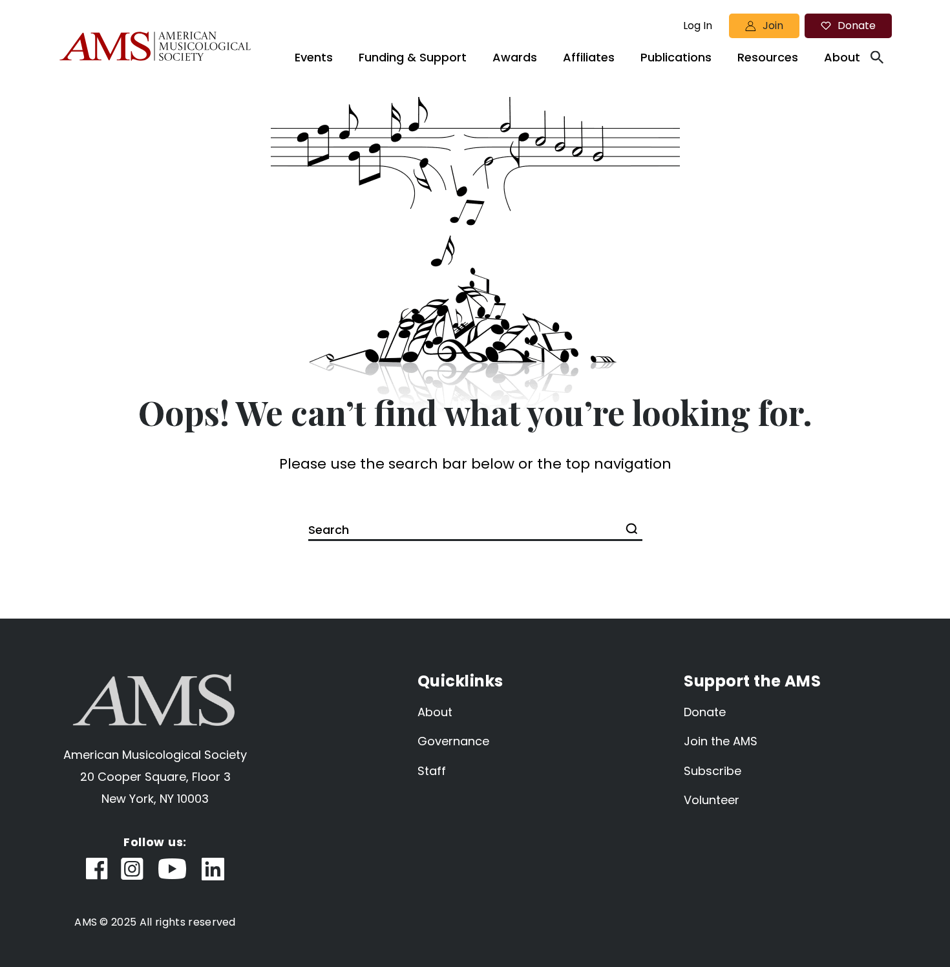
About (842, 57)
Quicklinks (460, 681)
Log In (697, 26)
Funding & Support (413, 57)
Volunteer (711, 800)
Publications (676, 57)
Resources (767, 57)
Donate (857, 25)
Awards (514, 57)
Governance (453, 741)
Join (773, 25)
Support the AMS (752, 681)
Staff (431, 771)
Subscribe (712, 771)
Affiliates (589, 57)
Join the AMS (720, 741)
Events (314, 57)
